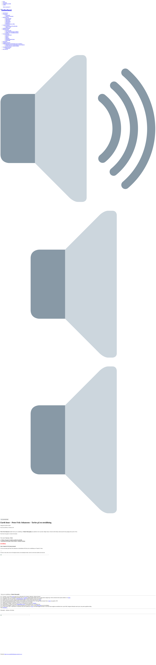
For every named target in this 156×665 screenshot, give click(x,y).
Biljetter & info (6, 17)
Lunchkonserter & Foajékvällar (11, 26)
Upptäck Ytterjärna (6, 42)
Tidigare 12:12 (8, 27)
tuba (40, 599)
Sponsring (5, 2)
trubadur (25, 597)
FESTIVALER (6, 29)
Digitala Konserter (6, 28)
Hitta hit (6, 36)
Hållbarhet (7, 38)
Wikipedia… (5, 607)
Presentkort (7, 22)
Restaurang (5, 41)
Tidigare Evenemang (9, 16)
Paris (25, 598)
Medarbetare (7, 48)
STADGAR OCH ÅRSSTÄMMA (12, 45)
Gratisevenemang (6, 25)
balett (50, 600)
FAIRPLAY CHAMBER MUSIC (12, 32)
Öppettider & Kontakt (7, 47)
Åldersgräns (7, 20)
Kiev (32, 606)
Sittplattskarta (8, 19)
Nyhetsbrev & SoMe (7, 3)
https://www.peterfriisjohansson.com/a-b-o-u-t (13, 654)
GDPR (4, 4)
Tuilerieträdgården (19, 598)
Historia (6, 37)
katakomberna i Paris (21, 604)
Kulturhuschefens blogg (10, 39)
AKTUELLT (5, 12)
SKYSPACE (5, 49)
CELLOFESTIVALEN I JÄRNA (12, 31)
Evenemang (5, 14)
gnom (13, 596)
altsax (69, 597)
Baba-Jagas (39, 605)
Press (4, 1)
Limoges (34, 603)
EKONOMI (7, 40)
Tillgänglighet (8, 21)
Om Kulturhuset (6, 33)
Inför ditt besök (8, 18)
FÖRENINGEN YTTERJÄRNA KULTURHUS (12, 43)
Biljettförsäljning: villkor (10, 23)
